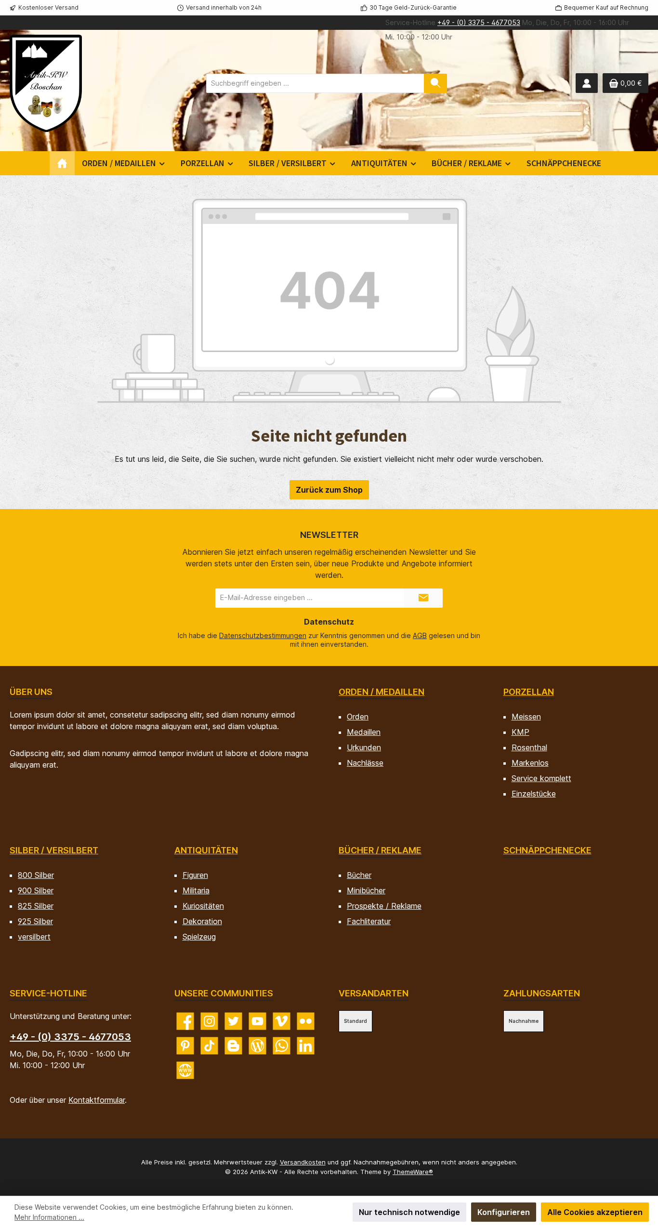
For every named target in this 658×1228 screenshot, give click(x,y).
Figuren (195, 875)
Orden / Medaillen (381, 692)
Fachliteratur (369, 921)
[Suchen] (435, 83)
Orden (357, 716)
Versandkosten (303, 1162)
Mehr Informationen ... (49, 1217)
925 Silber (35, 921)
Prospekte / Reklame (384, 906)
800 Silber (36, 875)
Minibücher (366, 890)
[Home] (62, 163)
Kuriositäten (203, 906)
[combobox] (315, 83)
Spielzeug (199, 936)
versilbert (34, 936)
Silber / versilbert (54, 850)
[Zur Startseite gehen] (46, 83)
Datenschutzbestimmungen (262, 635)
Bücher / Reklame (380, 850)
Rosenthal (529, 747)
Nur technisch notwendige (409, 1212)
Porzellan (528, 692)
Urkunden (364, 747)
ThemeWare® (413, 1172)
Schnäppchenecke (547, 850)
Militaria (196, 890)
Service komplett (541, 778)
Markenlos (530, 763)
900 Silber (35, 890)
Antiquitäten (206, 850)
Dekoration (202, 921)
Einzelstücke (534, 793)
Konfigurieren (503, 1212)
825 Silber (35, 906)
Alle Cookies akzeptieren (595, 1212)
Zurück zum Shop (329, 490)
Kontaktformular (96, 1100)
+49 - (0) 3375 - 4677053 (478, 22)
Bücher (359, 875)
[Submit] (423, 598)
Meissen (526, 716)
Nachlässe (365, 763)
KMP (520, 732)
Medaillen (364, 732)
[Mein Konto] (587, 83)
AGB (420, 635)
